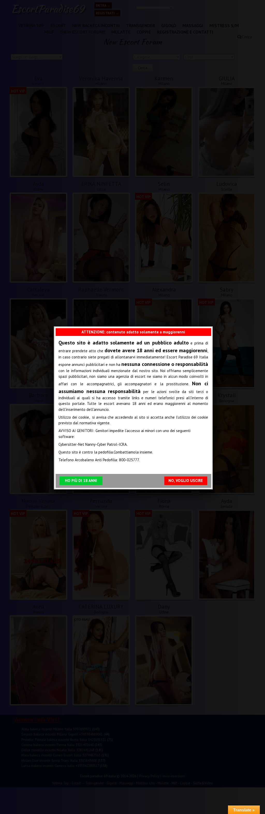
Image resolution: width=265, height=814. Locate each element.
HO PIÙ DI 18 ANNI (81, 480)
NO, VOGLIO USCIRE (185, 480)
